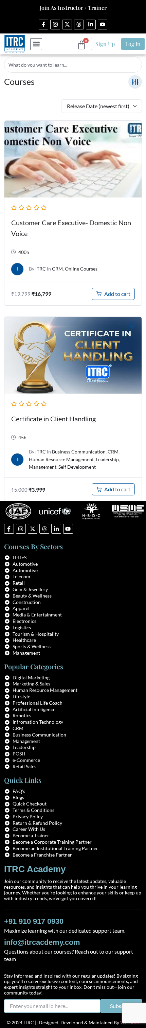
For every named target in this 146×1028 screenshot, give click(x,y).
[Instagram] (55, 24)
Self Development (77, 467)
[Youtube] (103, 24)
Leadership (107, 459)
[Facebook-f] (44, 24)
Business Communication (79, 451)
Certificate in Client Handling (53, 419)
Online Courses (81, 269)
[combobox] (73, 64)
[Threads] (79, 24)
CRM (57, 269)
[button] (36, 44)
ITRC (40, 269)
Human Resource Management (61, 459)
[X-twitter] (67, 24)
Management (42, 467)
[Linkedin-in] (91, 24)
